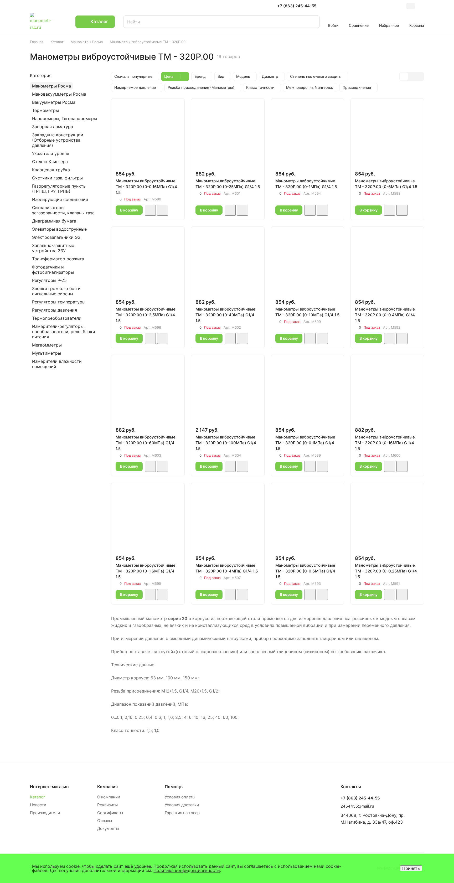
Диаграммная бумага (54, 221)
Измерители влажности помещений (57, 364)
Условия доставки (182, 804)
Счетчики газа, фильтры (57, 177)
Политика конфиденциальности (186, 870)
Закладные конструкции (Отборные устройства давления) (57, 140)
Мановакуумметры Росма (59, 94)
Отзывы (104, 820)
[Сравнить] (162, 210)
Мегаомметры (47, 345)
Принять (411, 868)
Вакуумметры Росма (53, 102)
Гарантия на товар (182, 812)
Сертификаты (110, 812)
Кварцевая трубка (51, 169)
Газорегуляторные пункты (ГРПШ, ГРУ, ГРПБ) (59, 188)
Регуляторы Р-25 (49, 280)
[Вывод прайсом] (420, 76)
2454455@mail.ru (357, 806)
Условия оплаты (180, 796)
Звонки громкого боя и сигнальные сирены (56, 291)
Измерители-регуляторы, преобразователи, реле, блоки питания (63, 331)
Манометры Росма (51, 86)
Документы (108, 828)
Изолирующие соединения (60, 199)
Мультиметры (46, 353)
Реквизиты (107, 804)
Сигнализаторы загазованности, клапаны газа (63, 210)
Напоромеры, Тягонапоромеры (64, 118)
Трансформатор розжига (58, 258)
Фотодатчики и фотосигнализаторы (53, 269)
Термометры (45, 110)
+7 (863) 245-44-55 (296, 6)
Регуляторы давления (54, 310)
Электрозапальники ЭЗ (56, 237)
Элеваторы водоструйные (59, 229)
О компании (108, 796)
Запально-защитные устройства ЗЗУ (53, 248)
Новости (38, 804)
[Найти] (310, 22)
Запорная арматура (52, 126)
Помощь (174, 786)
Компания (107, 786)
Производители (45, 812)
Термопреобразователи (56, 318)
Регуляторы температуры (58, 301)
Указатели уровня (50, 153)
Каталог (37, 796)
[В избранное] (150, 210)
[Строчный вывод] (412, 76)
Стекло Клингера (50, 161)
